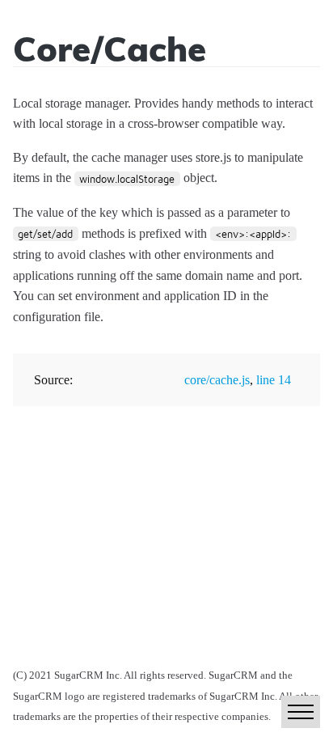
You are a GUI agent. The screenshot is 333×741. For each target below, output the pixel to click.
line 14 (273, 380)
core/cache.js (217, 380)
